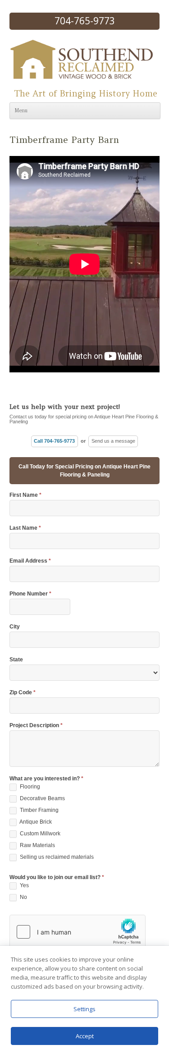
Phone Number (30, 594)
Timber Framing (38, 810)
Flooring (29, 787)
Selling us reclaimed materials (56, 857)
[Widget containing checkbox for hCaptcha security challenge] (77, 932)
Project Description (36, 726)
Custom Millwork (39, 833)
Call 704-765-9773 (54, 441)
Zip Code (22, 693)
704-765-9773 (85, 20)
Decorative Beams (41, 798)
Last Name (25, 528)
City (14, 627)
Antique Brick (35, 822)
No (22, 897)
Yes (23, 885)
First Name (25, 495)
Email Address (30, 561)
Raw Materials (36, 845)
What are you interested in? (46, 779)
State (16, 660)
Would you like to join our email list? (56, 877)
